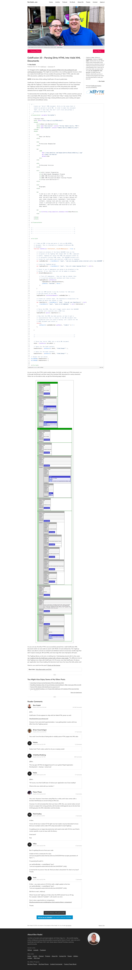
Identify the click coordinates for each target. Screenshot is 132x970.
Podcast (64, 2)
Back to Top (102, 925)
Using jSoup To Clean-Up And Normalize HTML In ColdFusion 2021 (47, 683)
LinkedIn (35, 950)
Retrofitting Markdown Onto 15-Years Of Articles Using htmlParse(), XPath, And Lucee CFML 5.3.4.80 (55, 685)
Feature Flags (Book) (70, 964)
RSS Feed (37, 958)
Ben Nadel (32, 64)
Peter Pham (37, 792)
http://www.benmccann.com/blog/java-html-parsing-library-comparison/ (50, 902)
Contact (95, 2)
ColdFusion (43, 67)
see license (68, 925)
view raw (101, 367)
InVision (30, 958)
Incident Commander (56, 964)
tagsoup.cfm (31, 367)
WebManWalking (39, 755)
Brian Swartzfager (40, 730)
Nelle (35, 773)
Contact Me (62, 956)
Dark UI (102, 2)
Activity (57, 2)
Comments (50, 67)
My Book (72, 2)
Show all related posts (76, 692)
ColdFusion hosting (96, 86)
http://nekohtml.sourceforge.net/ (38, 719)
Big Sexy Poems (32, 964)
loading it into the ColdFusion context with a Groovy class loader (49, 658)
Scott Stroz (60, 47)
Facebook (43, 950)
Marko (35, 742)
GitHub (41, 367)
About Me (80, 2)
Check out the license (53, 665)
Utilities (75, 956)
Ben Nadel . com (32, 2)
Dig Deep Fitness (44, 964)
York (34, 878)
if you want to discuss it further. (54, 917)
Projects (47, 956)
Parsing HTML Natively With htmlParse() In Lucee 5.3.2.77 (45, 687)
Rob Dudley (37, 814)
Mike (35, 844)
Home (51, 2)
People (88, 2)
